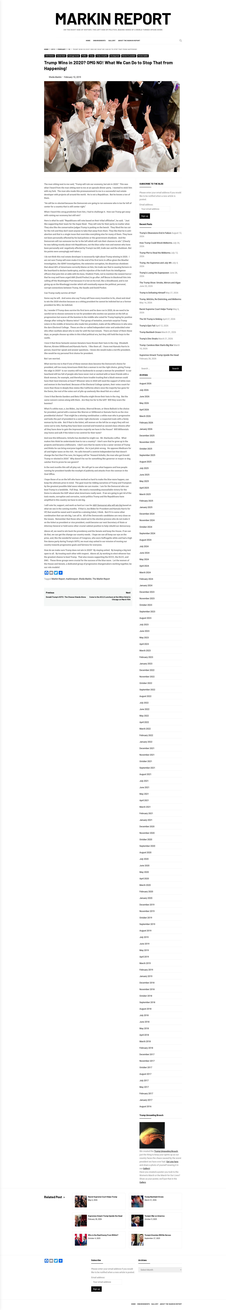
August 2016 (145, 1106)
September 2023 (147, 611)
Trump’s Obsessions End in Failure (155, 233)
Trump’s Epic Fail (147, 325)
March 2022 (145, 728)
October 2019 (145, 917)
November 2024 (147, 520)
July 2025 (144, 468)
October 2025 (145, 448)
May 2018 (144, 1028)
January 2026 (145, 429)
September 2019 (147, 924)
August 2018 (145, 1009)
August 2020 (145, 852)
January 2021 (145, 820)
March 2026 (145, 416)
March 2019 (145, 963)
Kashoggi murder (73, 56)
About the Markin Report (129, 40)
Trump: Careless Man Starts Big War (156, 345)
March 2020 (145, 885)
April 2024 (144, 566)
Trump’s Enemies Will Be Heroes (158, 1235)
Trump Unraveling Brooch (166, 1151)
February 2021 (146, 813)
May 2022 (144, 715)
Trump (91, 56)
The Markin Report (101, 579)
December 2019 (146, 904)
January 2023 (145, 663)
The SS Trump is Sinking (150, 319)
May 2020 (144, 872)
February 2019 (146, 969)
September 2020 (147, 846)
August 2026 (145, 383)
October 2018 (145, 996)
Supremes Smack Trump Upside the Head (159, 355)
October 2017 (145, 1067)
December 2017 (146, 1054)
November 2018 (147, 989)
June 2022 (144, 709)
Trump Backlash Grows (150, 332)
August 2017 (145, 1074)
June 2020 (144, 865)
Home (88, 40)
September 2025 (147, 455)
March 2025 (145, 494)
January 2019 (145, 976)
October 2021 (145, 761)
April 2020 (144, 878)
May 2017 (144, 1087)
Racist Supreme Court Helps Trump (155, 309)
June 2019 (144, 943)
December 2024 (146, 514)
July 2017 (144, 1080)
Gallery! (146, 1168)
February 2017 (146, 1093)
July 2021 (144, 781)
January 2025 (145, 507)
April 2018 (144, 1035)
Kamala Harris (61, 56)
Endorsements (99, 40)
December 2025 (146, 435)
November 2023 (147, 598)
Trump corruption (101, 56)
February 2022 (146, 735)
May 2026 (144, 403)
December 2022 (146, 670)
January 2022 (145, 742)
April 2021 (144, 800)
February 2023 (146, 657)
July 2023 (144, 624)
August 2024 (145, 540)
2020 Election (49, 56)
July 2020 (144, 859)
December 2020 (146, 826)
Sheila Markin (55, 77)
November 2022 (147, 676)
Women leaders (143, 56)
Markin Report (113, 18)
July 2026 (144, 390)
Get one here (172, 1161)
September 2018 (147, 1002)
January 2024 (145, 585)
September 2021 (147, 768)
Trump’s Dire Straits (148, 338)
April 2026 (144, 409)
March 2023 (145, 650)
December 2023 (146, 592)
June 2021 (144, 787)
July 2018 (144, 1015)
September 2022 (147, 689)
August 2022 (145, 696)
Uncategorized (114, 56)
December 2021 (146, 748)
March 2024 (145, 572)
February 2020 (146, 891)
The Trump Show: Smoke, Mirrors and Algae (160, 282)
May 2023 (144, 637)
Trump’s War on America (154, 1216)
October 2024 (145, 527)
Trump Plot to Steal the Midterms (154, 253)
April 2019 (144, 956)
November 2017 (147, 1061)
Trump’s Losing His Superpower (154, 272)
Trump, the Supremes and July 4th (155, 263)
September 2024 (147, 533)
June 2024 (144, 553)
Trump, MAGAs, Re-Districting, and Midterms (160, 299)
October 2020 (145, 839)
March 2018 (145, 1041)
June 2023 (144, 631)
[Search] (181, 40)
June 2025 (144, 474)
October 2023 (145, 605)
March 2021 (145, 807)
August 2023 (145, 618)
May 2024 (144, 559)
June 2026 (144, 396)
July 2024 (144, 546)
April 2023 (144, 644)
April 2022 (144, 722)
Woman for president (128, 56)
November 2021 (147, 755)
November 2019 (147, 911)
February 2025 (146, 501)
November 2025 (147, 442)
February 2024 (146, 579)
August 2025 (145, 461)
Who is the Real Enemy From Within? (103, 1235)
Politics (84, 56)
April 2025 (144, 488)
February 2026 (146, 422)
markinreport (72, 579)
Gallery (111, 40)
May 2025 (144, 481)
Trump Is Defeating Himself (152, 292)
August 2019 (145, 930)
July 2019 (144, 937)
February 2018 (146, 1048)
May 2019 (144, 950)
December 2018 (146, 982)
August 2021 (145, 774)
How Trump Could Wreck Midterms (155, 243)
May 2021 (144, 794)
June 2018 (144, 1022)
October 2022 (145, 683)
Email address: (146, 204)
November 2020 (147, 833)
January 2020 (145, 898)
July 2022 (144, 702)
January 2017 (145, 1100)
